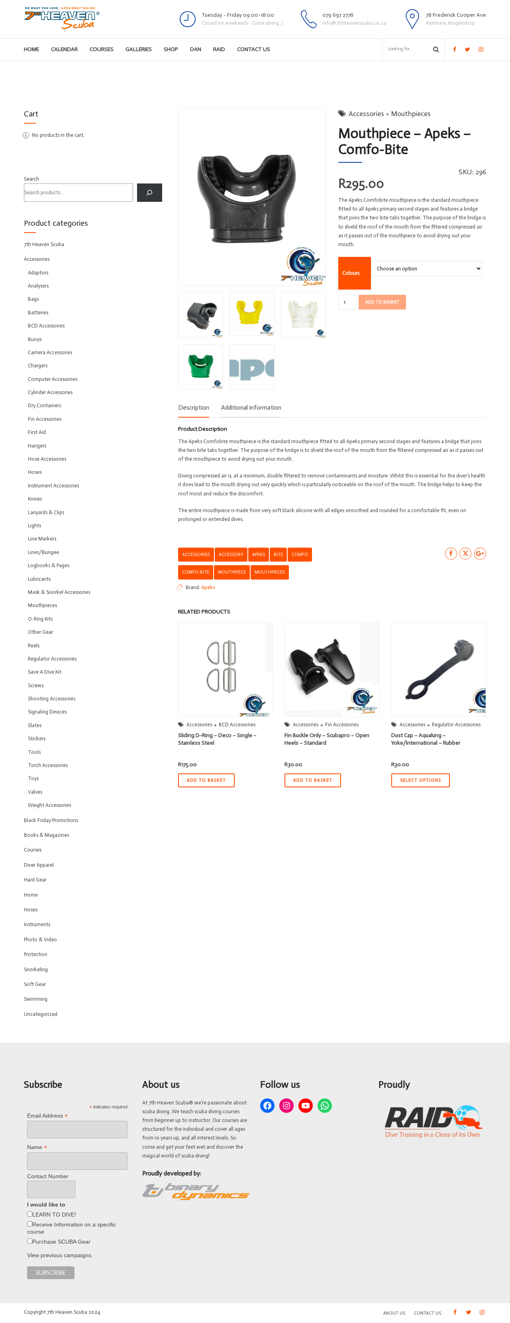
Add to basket (382, 302)
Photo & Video (40, 939)
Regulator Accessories (456, 725)
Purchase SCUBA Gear (61, 1241)
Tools (34, 752)
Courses (102, 49)
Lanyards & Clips (46, 512)
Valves (35, 792)
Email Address (47, 1116)
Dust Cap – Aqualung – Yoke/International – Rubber (426, 739)
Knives (35, 499)
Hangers (37, 446)
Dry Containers (44, 405)
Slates (34, 725)
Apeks (258, 554)
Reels (33, 646)
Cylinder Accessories (50, 392)
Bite (278, 554)
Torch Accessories (48, 765)
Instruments (37, 924)
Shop (171, 49)
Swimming (35, 999)
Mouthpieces (411, 113)
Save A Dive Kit (44, 672)
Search (31, 179)
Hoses (34, 472)
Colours (350, 273)
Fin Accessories (342, 725)
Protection (35, 954)
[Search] (149, 192)
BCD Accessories (237, 725)
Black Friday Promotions (51, 820)
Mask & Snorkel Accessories (59, 592)
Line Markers (42, 539)
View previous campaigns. (60, 1255)
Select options (420, 780)
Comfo (300, 554)
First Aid (37, 432)
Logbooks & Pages (48, 565)
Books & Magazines (46, 835)
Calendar (64, 49)
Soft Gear (35, 984)
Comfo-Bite (195, 572)
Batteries (38, 312)
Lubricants (39, 579)
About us (394, 1313)
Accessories (366, 113)
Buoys (34, 339)
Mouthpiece (232, 572)
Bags (33, 299)
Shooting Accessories (51, 699)
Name (37, 1147)
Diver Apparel (39, 865)
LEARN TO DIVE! (54, 1214)
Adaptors (38, 273)
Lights (34, 525)
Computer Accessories (52, 379)
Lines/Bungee (43, 552)
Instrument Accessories (53, 486)
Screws (35, 685)
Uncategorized (40, 1014)
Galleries (139, 49)
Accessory (231, 554)
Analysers (38, 286)
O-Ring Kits (40, 619)
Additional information (251, 407)
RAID (219, 49)
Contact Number (48, 1176)
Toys (33, 778)
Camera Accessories (50, 352)
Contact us (253, 49)
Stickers (36, 738)
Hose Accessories (47, 459)
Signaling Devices (47, 712)
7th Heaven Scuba (44, 244)
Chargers (37, 366)
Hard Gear (35, 880)
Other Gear (40, 632)
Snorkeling (36, 969)
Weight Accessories (49, 805)
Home (31, 49)
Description (193, 407)
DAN (195, 49)
